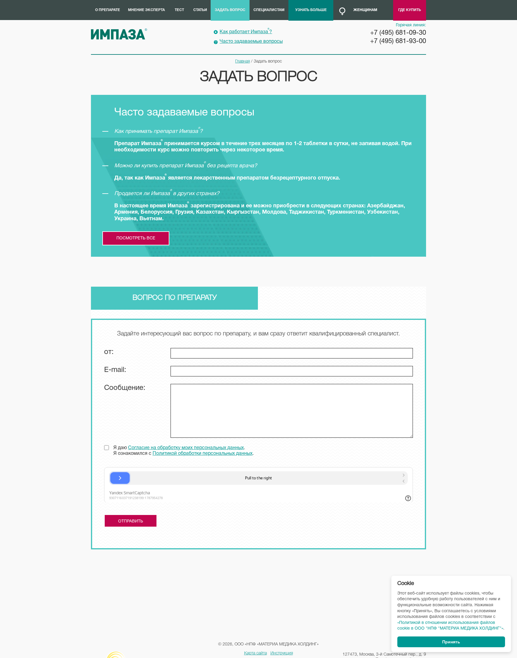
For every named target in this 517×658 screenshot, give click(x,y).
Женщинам (365, 10)
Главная (242, 61)
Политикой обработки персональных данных (203, 454)
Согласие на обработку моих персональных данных (186, 448)
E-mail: (115, 370)
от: (109, 352)
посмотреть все (135, 238)
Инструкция (281, 653)
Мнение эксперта (146, 10)
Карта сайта (255, 653)
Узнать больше (311, 10)
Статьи (200, 10)
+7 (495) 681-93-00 (398, 41)
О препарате (107, 10)
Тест (179, 10)
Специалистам (269, 10)
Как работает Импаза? (246, 31)
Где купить (409, 10)
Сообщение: (124, 388)
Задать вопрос (230, 10)
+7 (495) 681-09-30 (398, 33)
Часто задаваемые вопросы (251, 41)
